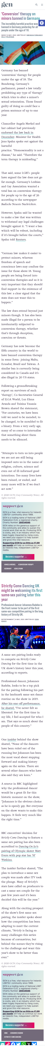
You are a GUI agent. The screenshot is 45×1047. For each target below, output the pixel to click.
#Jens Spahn (18, 569)
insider (12, 739)
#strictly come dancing (12, 1037)
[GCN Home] (7, 5)
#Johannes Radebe (16, 1033)
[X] (29, 1044)
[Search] (36, 4)
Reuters (21, 239)
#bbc (6, 1033)
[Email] (2, 1044)
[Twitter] (18, 1044)
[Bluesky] (34, 1044)
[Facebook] (13, 1044)
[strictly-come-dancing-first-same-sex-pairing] (22, 637)
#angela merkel (10, 564)
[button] (41, 23)
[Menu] (42, 4)
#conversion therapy (26, 564)
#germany (8, 569)
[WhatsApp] (23, 1044)
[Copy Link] (7, 1044)
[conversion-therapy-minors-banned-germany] (22, 53)
